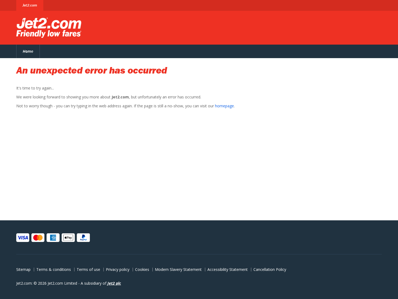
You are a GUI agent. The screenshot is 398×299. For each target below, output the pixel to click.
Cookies (142, 269)
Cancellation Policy (269, 269)
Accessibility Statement (227, 269)
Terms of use (88, 269)
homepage (224, 105)
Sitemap (23, 269)
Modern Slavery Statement (178, 269)
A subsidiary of (101, 283)
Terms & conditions (53, 269)
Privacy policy (117, 269)
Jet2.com (29, 5)
